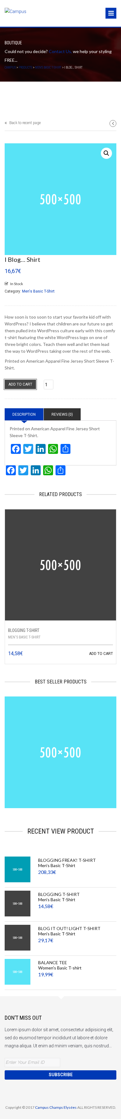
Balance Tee (52, 962)
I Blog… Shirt (61, 749)
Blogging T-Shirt (23, 630)
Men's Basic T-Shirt (38, 291)
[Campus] (15, 12)
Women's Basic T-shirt (60, 968)
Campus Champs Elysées (56, 1107)
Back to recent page (24, 123)
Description (24, 414)
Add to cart (20, 384)
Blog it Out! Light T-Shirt (69, 928)
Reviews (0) (62, 414)
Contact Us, (60, 51)
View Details (79, 774)
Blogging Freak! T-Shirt (67, 860)
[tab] (24, 414)
